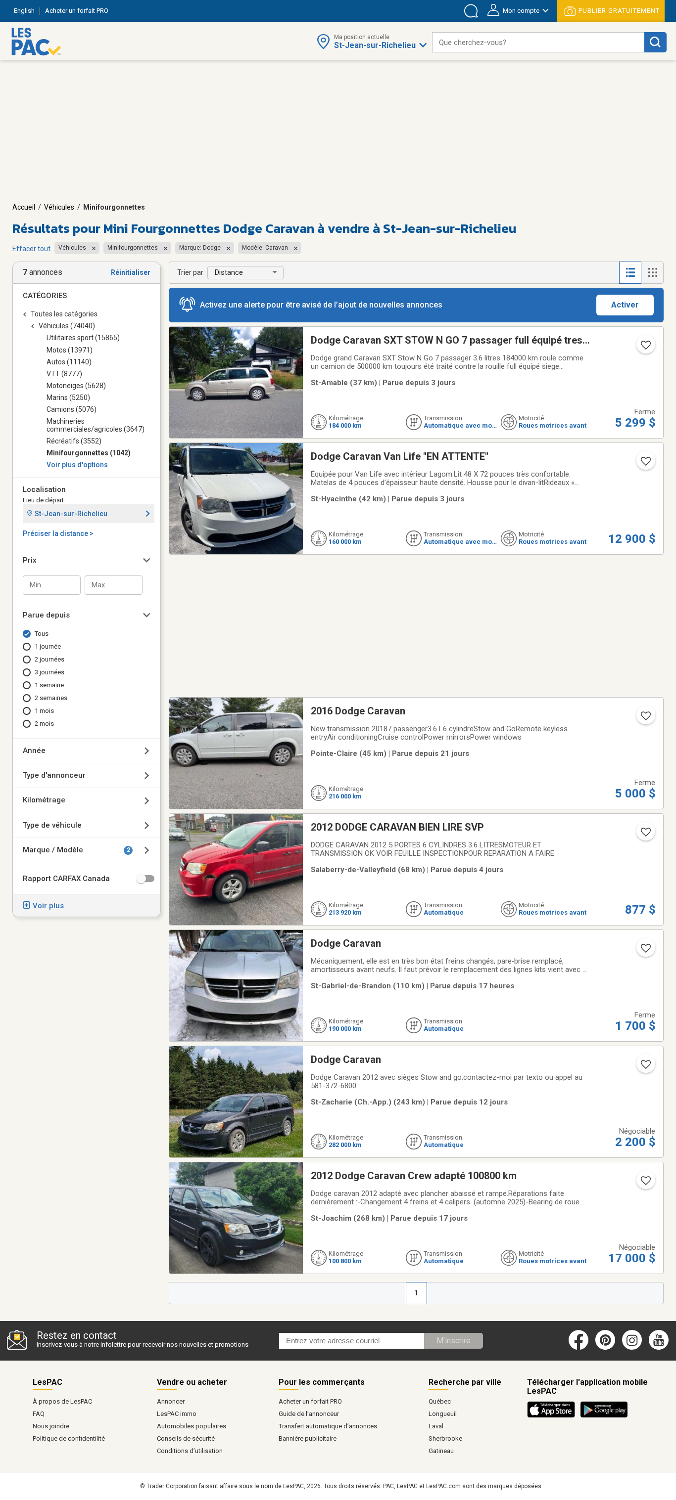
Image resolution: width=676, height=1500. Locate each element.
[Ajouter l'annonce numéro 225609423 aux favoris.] (644, 1067)
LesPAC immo (176, 1413)
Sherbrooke (445, 1438)
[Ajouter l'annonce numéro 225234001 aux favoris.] (644, 719)
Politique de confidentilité (69, 1438)
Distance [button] (229, 272)
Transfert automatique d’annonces (328, 1426)
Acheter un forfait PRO (310, 1401)
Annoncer (171, 1401)
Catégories (45, 295)
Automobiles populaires (191, 1426)
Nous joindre (51, 1426)
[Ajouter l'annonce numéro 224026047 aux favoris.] (644, 1183)
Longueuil (443, 1413)
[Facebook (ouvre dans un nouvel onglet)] (578, 1347)
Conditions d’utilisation (190, 1451)
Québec (440, 1401)
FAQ (39, 1413)
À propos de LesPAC (62, 1401)
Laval (436, 1426)
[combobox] (538, 42)
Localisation (44, 489)
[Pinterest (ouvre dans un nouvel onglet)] (605, 1347)
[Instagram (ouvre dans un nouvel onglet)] (632, 1347)
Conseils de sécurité (186, 1438)
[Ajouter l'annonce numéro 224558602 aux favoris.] (644, 835)
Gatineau (441, 1451)
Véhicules (59, 207)
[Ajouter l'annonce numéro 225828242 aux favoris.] (644, 348)
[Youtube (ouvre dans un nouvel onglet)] (660, 1347)
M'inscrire (453, 1340)
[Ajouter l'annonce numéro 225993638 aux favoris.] (644, 951)
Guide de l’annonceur (309, 1413)
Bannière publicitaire (308, 1438)
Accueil (23, 207)
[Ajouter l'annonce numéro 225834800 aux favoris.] (644, 464)
